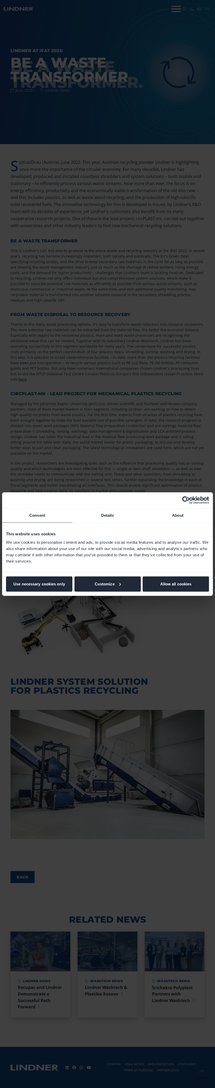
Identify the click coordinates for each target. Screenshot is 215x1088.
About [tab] (178, 515)
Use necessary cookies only (39, 583)
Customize (105, 583)
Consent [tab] (37, 515)
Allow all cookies (176, 583)
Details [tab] (107, 515)
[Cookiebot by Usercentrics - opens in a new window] (186, 500)
